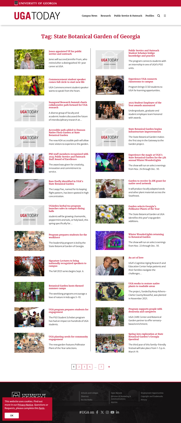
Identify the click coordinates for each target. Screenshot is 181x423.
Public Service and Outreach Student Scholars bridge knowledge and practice (144, 53)
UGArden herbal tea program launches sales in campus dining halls (67, 208)
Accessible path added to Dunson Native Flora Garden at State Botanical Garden (67, 133)
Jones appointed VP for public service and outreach (65, 52)
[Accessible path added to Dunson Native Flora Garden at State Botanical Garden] (29, 137)
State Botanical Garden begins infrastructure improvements (145, 130)
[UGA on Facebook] (97, 412)
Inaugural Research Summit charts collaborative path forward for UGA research (68, 105)
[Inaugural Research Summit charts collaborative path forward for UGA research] (29, 111)
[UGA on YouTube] (112, 412)
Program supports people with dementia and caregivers (145, 310)
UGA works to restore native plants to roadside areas (144, 285)
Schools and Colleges (89, 393)
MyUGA (114, 402)
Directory (85, 396)
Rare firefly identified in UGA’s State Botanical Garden (66, 182)
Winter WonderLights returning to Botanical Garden (146, 235)
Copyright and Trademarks (152, 396)
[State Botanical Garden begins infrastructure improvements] (110, 136)
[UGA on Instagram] (107, 412)
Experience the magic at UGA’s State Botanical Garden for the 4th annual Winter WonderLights (147, 157)
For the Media (86, 400)
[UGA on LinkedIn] (117, 412)
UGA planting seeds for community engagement (68, 338)
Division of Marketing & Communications (121, 397)
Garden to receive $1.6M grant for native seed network (147, 182)
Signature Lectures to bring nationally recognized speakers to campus (67, 263)
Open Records (116, 393)
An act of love (136, 257)
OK (11, 415)
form (41, 408)
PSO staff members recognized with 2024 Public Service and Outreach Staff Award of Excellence (68, 157)
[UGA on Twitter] (102, 412)
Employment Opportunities (152, 393)
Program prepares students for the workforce (68, 236)
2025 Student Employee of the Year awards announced (145, 104)
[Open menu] (165, 15)
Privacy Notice (25, 404)
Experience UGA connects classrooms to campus (143, 80)
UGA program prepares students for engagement (68, 311)
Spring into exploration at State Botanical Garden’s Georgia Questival (146, 337)
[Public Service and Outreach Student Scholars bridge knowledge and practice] (110, 59)
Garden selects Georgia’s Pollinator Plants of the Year (144, 207)
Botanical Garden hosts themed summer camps (66, 287)
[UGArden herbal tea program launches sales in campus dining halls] (29, 215)
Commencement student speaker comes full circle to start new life (67, 80)
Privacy (144, 400)
